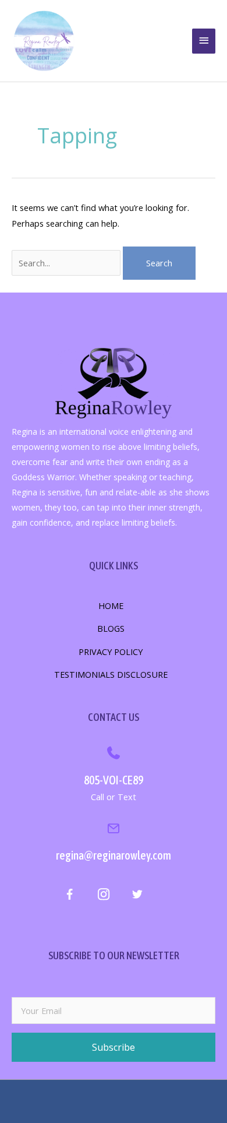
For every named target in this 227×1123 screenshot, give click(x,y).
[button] (113, 1047)
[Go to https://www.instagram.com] (103, 896)
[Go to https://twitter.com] (137, 896)
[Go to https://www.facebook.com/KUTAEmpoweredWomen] (69, 897)
